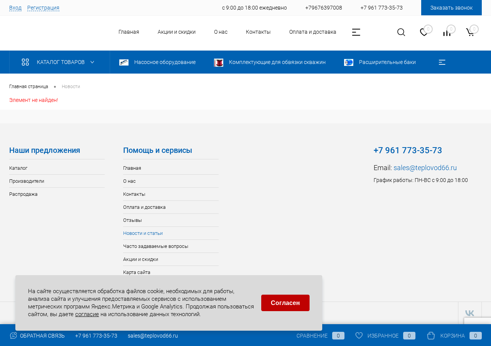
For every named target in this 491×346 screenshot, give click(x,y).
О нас (220, 32)
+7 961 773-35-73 (96, 336)
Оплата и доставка (312, 32)
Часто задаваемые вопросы (155, 246)
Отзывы (132, 220)
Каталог (18, 168)
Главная (129, 32)
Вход (15, 8)
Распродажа (23, 194)
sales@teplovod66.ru (425, 168)
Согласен (285, 303)
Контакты (258, 32)
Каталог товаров (61, 62)
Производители (26, 181)
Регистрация (43, 8)
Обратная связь (42, 336)
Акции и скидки (177, 32)
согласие (87, 313)
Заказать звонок (451, 8)
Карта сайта (136, 272)
